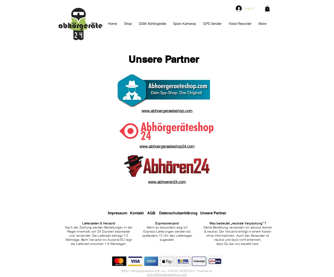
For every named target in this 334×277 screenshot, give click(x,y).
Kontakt (137, 213)
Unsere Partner (213, 213)
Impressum (117, 213)
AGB (151, 213)
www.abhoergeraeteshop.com (167, 274)
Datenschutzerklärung (178, 213)
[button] (267, 8)
